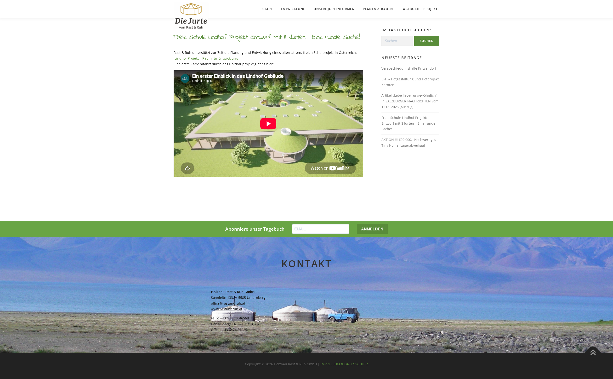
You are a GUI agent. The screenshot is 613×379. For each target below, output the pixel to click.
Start (267, 9)
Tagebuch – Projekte (420, 9)
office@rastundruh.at (228, 303)
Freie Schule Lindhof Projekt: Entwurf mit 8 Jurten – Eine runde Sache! (408, 123)
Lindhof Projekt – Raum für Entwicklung (206, 58)
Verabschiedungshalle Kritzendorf (408, 68)
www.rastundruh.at (226, 309)
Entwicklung (293, 9)
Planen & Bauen (378, 9)
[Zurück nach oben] (592, 352)
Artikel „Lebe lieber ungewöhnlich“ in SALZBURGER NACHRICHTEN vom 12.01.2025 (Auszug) (409, 101)
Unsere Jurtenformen (334, 9)
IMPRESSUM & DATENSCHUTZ (344, 364)
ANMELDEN (372, 229)
